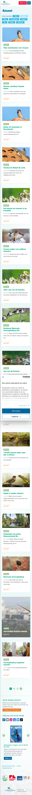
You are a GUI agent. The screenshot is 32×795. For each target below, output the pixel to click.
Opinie (24, 19)
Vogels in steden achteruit (13, 493)
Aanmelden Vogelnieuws (12, 710)
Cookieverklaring (7, 768)
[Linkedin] (14, 719)
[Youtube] (7, 719)
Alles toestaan (16, 411)
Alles (15, 16)
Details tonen (23, 405)
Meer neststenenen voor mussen (16, 48)
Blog (5, 19)
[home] (8, 3)
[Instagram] (11, 719)
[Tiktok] (21, 719)
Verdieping (14, 19)
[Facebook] (4, 719)
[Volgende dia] (28, 748)
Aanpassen (15, 416)
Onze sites (5, 766)
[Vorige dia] (4, 748)
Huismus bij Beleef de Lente (14, 168)
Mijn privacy (11, 766)
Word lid (8, 758)
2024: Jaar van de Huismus (14, 290)
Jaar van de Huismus (11, 371)
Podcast (20, 22)
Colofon (19, 766)
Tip (5, 22)
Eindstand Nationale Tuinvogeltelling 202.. (11, 329)
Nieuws (24, 16)
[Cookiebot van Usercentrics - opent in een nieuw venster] (23, 377)
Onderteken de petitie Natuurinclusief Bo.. (12, 535)
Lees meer (6, 58)
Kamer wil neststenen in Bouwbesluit (12, 128)
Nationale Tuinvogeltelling (13, 577)
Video (11, 22)
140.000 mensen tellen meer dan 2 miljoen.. (14, 454)
